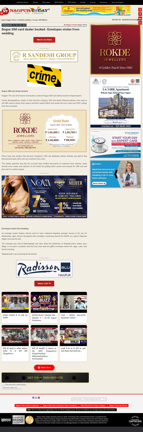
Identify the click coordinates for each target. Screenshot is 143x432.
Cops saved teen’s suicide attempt (14, 384)
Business (103, 2)
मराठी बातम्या (72, 2)
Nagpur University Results (118, 405)
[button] (15, 307)
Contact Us (65, 421)
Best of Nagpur (117, 2)
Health (83, 2)
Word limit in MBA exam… (12, 387)
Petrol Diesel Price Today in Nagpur (93, 405)
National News (22, 2)
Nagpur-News (56, 421)
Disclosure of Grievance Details (45, 423)
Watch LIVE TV (44, 284)
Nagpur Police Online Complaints (27, 405)
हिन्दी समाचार (59, 2)
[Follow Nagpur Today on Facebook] (33, 398)
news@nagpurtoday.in (71, 423)
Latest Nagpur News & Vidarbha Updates (16, 20)
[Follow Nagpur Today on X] (36, 398)
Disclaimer (90, 421)
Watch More (46, 367)
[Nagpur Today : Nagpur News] (26, 11)
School (93, 2)
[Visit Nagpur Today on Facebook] (138, 20)
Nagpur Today (71, 25)
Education (46, 2)
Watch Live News (44, 40)
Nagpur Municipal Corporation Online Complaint (60, 405)
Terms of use (73, 421)
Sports (35, 2)
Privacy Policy (82, 421)
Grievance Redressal (101, 421)
